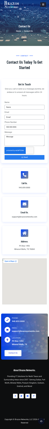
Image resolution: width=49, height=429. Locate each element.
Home (18, 31)
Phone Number (11, 122)
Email (7, 112)
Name (7, 102)
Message (8, 132)
